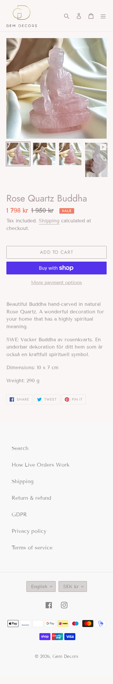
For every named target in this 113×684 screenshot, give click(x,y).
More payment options (56, 282)
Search (20, 448)
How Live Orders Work (41, 465)
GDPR (19, 514)
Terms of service (32, 547)
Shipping (49, 221)
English (39, 586)
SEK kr (71, 586)
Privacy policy (29, 531)
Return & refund (31, 498)
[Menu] (103, 16)
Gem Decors (65, 656)
